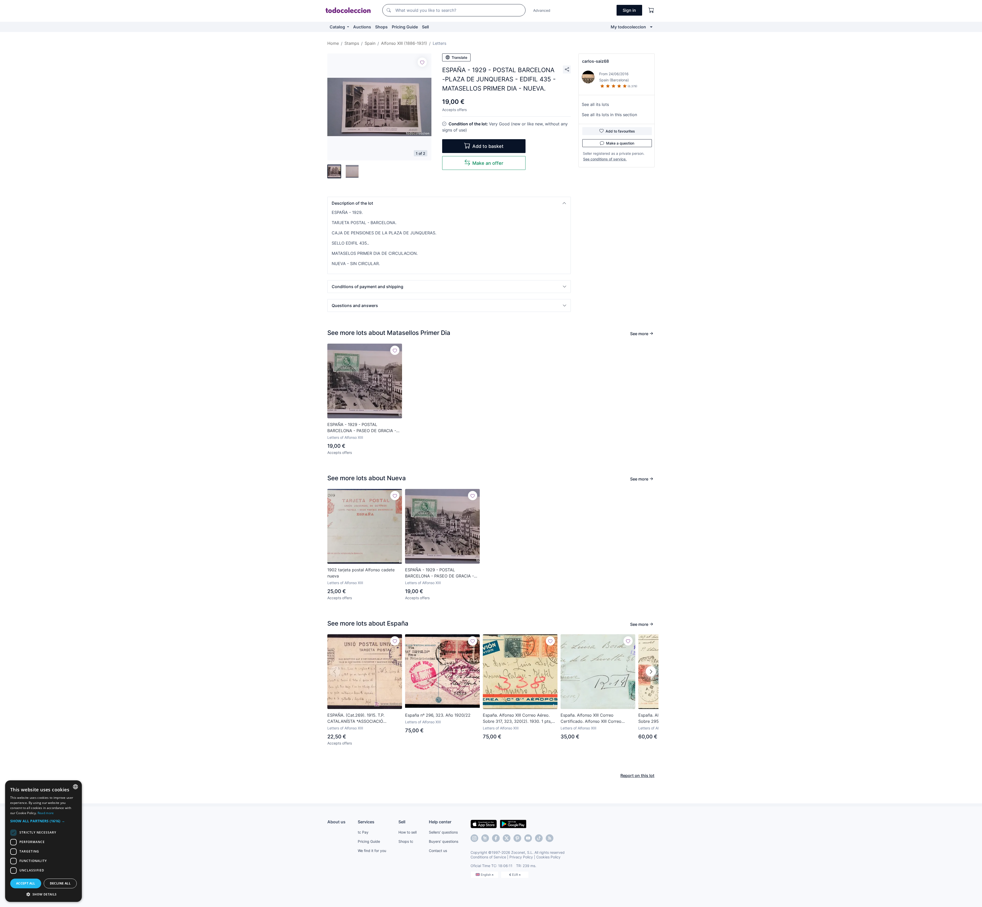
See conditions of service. (605, 159)
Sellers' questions (443, 832)
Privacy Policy (521, 857)
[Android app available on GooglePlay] (513, 823)
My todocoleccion (628, 26)
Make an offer (487, 163)
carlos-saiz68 (595, 61)
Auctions (362, 26)
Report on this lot (637, 775)
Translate (459, 57)
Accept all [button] (25, 883)
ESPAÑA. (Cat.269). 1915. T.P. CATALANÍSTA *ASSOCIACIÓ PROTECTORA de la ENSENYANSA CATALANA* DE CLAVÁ (360, 718)
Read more (46, 813)
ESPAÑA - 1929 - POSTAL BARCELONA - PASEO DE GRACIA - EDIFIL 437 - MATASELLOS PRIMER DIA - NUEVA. (361, 428)
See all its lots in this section (609, 114)
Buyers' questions (443, 841)
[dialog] (43, 841)
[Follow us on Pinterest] (517, 838)
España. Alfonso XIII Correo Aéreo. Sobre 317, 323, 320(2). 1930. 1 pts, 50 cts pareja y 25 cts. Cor (517, 718)
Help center (440, 821)
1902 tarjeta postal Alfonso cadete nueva (361, 572)
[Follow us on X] (506, 838)
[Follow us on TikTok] (539, 838)
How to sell (407, 832)
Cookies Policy (548, 857)
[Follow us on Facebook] (496, 838)
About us (336, 821)
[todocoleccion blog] (549, 838)
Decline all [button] (60, 883)
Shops (381, 26)
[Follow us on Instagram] (474, 838)
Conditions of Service (488, 857)
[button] (449, 203)
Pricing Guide (405, 26)
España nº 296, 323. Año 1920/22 (438, 715)
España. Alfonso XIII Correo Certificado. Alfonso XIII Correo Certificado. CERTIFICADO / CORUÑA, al (598, 718)
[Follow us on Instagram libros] (485, 838)
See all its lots (595, 104)
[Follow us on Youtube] (528, 838)
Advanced (541, 10)
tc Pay (363, 832)
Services (366, 821)
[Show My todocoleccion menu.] (651, 27)
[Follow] (422, 62)
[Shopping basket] (651, 10)
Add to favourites (620, 131)
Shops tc (405, 841)
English (486, 875)
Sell (425, 26)
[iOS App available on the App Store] (484, 823)
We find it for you (372, 850)
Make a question (620, 143)
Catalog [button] (338, 26)
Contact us (438, 850)
